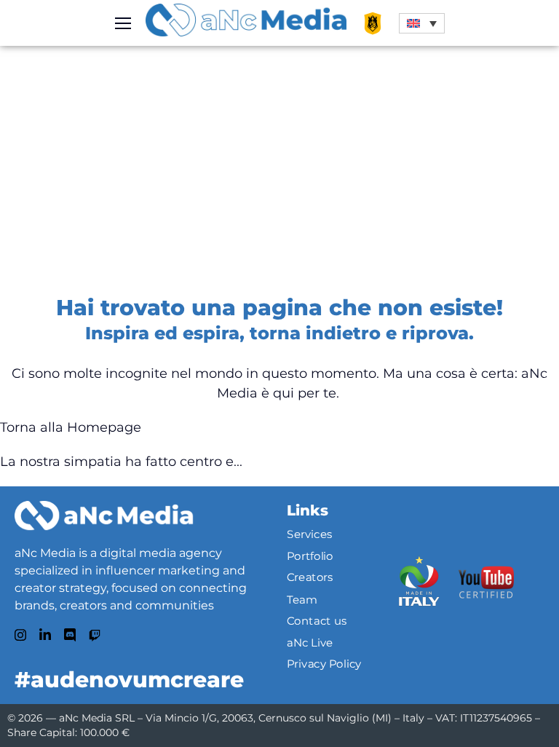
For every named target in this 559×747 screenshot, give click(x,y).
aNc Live (310, 642)
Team (302, 599)
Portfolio (310, 556)
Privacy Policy (324, 664)
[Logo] (104, 515)
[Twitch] (94, 635)
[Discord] (70, 635)
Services (310, 534)
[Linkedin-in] (45, 635)
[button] (422, 23)
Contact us (317, 621)
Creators (310, 577)
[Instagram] (20, 635)
